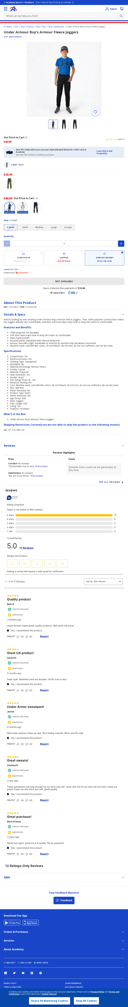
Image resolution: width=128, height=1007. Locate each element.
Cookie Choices (49, 994)
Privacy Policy (97, 991)
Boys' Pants (41, 27)
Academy (8, 27)
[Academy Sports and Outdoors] (13, 8)
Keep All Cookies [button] (86, 1000)
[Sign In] (107, 8)
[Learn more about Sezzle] (57, 293)
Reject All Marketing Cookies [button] (49, 1000)
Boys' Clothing (27, 27)
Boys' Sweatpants (56, 27)
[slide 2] (64, 124)
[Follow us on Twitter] (14, 973)
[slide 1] (53, 124)
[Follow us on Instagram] (32, 973)
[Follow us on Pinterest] (40, 973)
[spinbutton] (64, 243)
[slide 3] (75, 124)
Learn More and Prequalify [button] (104, 152)
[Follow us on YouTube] (23, 973)
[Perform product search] (121, 16)
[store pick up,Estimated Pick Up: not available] (23, 258)
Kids (16, 27)
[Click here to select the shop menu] (5, 8)
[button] (109, 152)
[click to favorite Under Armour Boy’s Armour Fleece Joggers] (95, 112)
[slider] (64, 79)
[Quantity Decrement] (7, 243)
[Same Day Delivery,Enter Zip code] (104, 258)
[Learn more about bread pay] (72, 293)
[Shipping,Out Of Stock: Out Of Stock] (64, 258)
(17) (122, 139)
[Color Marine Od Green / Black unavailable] (9, 184)
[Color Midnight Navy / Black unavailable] (35, 208)
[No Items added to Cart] (121, 8)
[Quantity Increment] (121, 243)
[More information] (26, 137)
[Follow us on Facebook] (5, 973)
